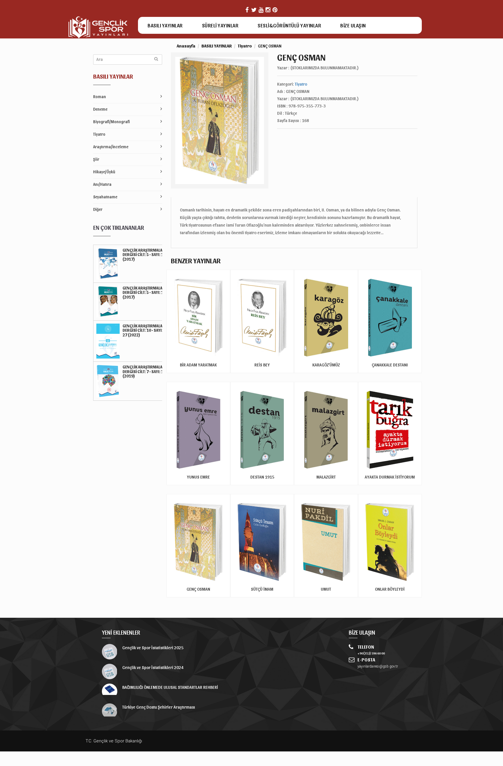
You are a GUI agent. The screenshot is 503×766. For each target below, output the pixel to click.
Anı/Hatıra (102, 184)
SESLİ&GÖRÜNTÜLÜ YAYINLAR (289, 25)
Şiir (96, 159)
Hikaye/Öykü (104, 171)
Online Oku (325, 369)
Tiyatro (99, 134)
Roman (99, 96)
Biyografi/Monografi (111, 121)
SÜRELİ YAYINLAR (220, 25)
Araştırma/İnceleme (110, 146)
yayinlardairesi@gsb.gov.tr (377, 666)
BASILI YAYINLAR (165, 25)
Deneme (100, 109)
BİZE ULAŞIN (353, 25)
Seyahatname (105, 196)
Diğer (97, 209)
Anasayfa (186, 45)
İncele (198, 361)
